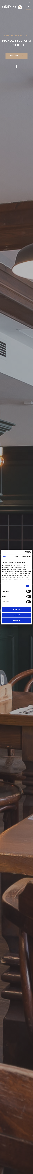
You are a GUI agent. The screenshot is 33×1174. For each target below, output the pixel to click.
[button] (28, 7)
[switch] (28, 591)
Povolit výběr (16, 615)
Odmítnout (16, 620)
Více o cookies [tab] (26, 556)
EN (29, 2)
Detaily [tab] (16, 556)
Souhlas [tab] (5, 556)
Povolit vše (16, 609)
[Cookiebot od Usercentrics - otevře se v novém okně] (23, 552)
